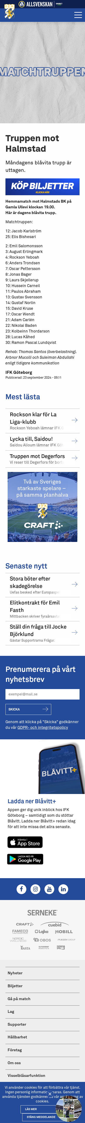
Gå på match (19, 999)
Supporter (17, 1025)
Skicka (14, 709)
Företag (15, 1050)
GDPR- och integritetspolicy (42, 728)
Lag (11, 1012)
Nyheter (15, 973)
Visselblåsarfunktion (26, 1076)
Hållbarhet (17, 1037)
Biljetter (15, 986)
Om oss (14, 1063)
